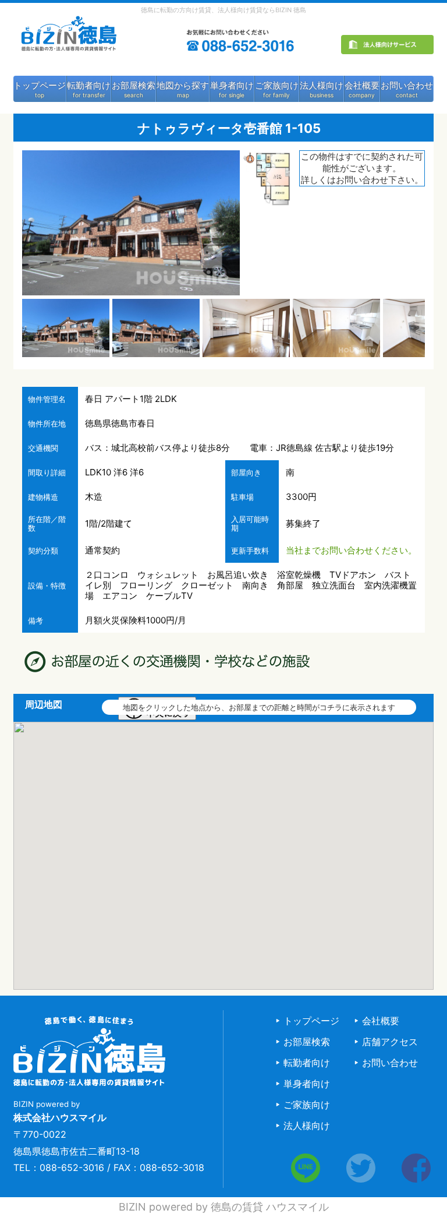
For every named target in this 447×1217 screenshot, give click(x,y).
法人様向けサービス (387, 48)
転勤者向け (89, 85)
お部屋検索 (133, 85)
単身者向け (232, 85)
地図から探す (183, 85)
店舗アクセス (390, 1041)
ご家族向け (277, 85)
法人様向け (321, 85)
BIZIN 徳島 (68, 40)
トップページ (39, 85)
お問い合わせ (407, 85)
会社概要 (362, 85)
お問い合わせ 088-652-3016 (241, 45)
